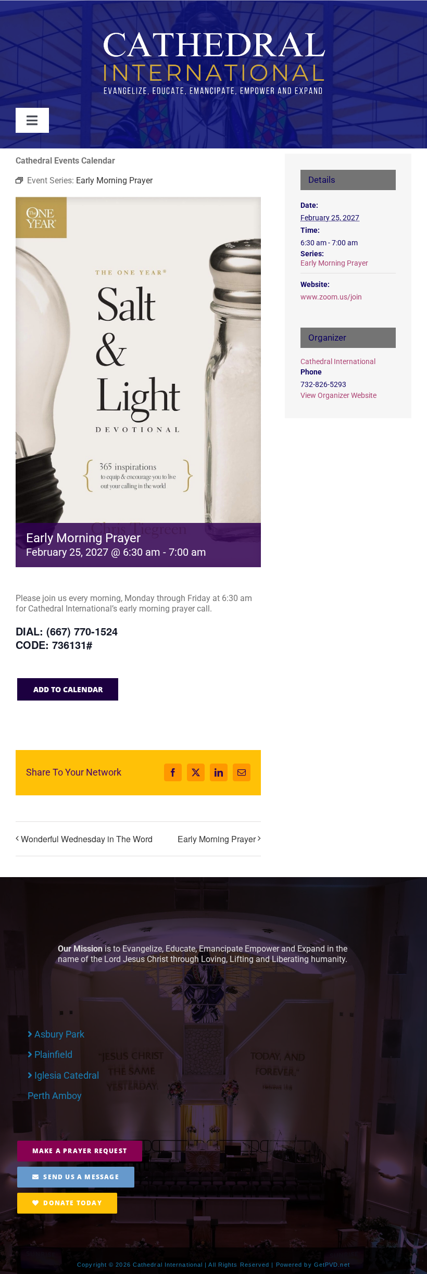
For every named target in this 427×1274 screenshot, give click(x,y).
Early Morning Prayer (217, 839)
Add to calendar (68, 689)
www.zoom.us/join (331, 297)
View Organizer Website (338, 395)
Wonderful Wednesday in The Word (87, 839)
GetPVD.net (332, 1264)
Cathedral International (337, 361)
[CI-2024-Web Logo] (213, 34)
